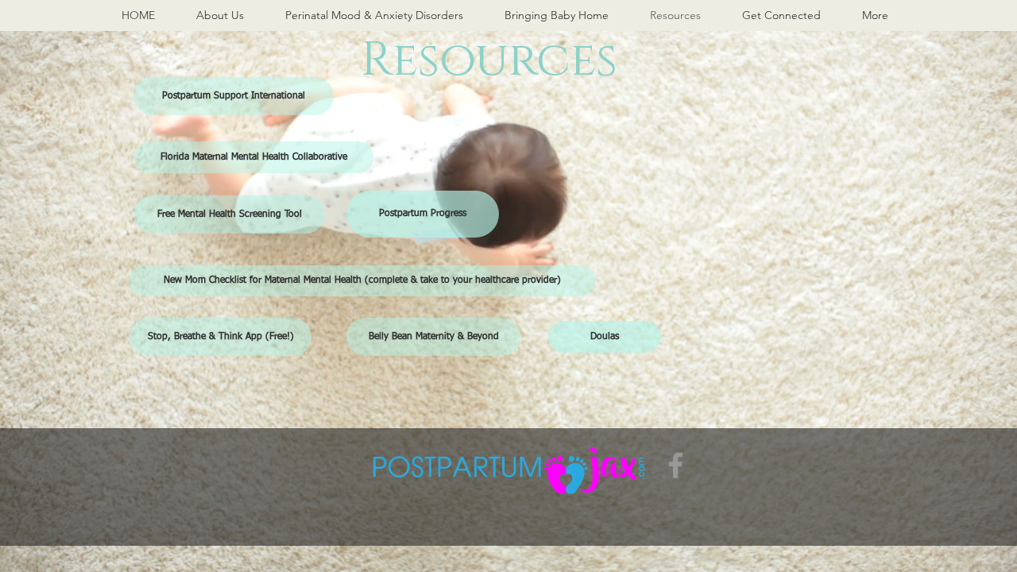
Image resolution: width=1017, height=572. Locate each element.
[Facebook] (676, 465)
